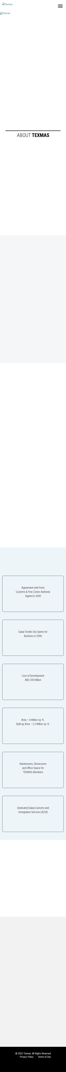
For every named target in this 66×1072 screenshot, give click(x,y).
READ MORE (16, 60)
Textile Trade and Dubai (17, 1021)
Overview (9, 944)
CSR (6, 961)
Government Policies (16, 1009)
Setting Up (10, 982)
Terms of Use (44, 1056)
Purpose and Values (14, 955)
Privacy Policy (26, 1056)
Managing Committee (15, 950)
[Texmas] (7, 3)
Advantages (11, 988)
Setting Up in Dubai (14, 1004)
